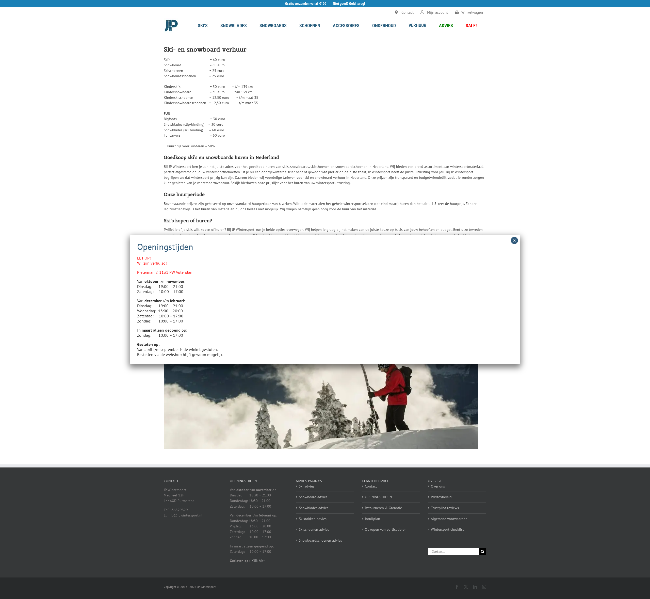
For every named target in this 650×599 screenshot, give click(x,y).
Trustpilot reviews (445, 508)
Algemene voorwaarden (449, 518)
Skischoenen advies (314, 529)
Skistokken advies (313, 518)
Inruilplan (372, 518)
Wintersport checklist (447, 529)
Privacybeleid (441, 497)
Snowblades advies (313, 508)
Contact (371, 486)
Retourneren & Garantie (383, 508)
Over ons (438, 486)
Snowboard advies (313, 497)
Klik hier (258, 560)
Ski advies (306, 486)
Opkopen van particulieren (386, 529)
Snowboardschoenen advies (320, 540)
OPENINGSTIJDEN (378, 497)
